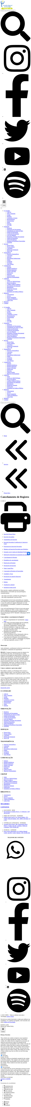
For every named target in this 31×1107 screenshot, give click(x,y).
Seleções (9, 257)
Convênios (9, 248)
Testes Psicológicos (12, 239)
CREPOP (6, 278)
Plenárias (9, 216)
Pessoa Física (10, 245)
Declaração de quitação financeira (12, 576)
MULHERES (5, 804)
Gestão (8, 215)
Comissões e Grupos (12, 218)
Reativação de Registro (9, 563)
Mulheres (6, 301)
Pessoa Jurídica (11, 247)
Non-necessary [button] (4, 1065)
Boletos (6, 582)
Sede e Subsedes (11, 213)
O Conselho (7, 210)
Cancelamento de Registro (10, 557)
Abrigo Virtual (10, 1016)
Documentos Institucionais (13, 258)
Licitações (9, 261)
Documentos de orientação (13, 286)
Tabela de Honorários (12, 238)
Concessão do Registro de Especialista (13, 571)
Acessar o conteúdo (5, 1078)
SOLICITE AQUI (5, 688)
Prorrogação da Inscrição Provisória (13, 546)
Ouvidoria (9, 262)
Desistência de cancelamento (11, 560)
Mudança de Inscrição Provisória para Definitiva (16, 549)
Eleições (9, 223)
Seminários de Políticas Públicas (15, 291)
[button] (1, 1080)
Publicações (10, 273)
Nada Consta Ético (8, 568)
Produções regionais (12, 288)
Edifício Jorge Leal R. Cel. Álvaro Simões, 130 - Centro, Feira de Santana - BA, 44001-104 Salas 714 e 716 (17, 819)
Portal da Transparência (13, 254)
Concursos (9, 255)
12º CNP (9, 225)
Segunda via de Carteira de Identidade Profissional (16, 552)
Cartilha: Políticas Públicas (13, 284)
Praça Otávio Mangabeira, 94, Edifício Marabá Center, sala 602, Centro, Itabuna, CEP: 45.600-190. (17, 832)
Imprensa (9, 274)
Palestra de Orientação (12, 249)
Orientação (6, 226)
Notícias (9, 267)
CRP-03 (9, 212)
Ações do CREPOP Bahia (13, 281)
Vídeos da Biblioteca (12, 299)
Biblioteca (6, 293)
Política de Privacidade (9, 1022)
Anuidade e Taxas (8, 573)
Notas (8, 222)
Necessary (5, 1055)
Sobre (8, 280)
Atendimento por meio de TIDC (15, 231)
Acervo (9, 296)
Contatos (6, 303)
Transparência (7, 252)
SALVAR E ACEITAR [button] (7, 1077)
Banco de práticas (11, 283)
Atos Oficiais (10, 264)
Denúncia (9, 228)
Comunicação (7, 265)
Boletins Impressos (11, 270)
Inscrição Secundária (9, 537)
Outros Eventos (11, 275)
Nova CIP (9, 251)
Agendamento (7, 579)
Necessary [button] (3, 1054)
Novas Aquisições (11, 297)
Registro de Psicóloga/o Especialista (16, 241)
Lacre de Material (11, 235)
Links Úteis (10, 300)
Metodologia (10, 287)
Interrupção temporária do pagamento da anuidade (16, 554)
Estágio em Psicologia (12, 232)
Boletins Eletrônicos (12, 268)
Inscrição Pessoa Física (9, 534)
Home (5, 435)
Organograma (10, 221)
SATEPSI (9, 242)
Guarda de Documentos (13, 234)
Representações (11, 219)
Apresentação (10, 294)
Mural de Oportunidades (13, 277)
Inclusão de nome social (10, 587)
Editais (8, 260)
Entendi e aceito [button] (5, 1025)
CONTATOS (5, 807)
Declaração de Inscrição (10, 565)
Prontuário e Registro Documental (15, 236)
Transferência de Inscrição (10, 539)
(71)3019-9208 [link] (15, 861)
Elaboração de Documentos (14, 229)
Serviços (6, 244)
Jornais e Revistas (11, 271)
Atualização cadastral (9, 584)
